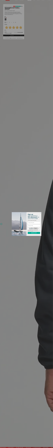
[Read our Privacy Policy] (39, 230)
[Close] (40, 213)
